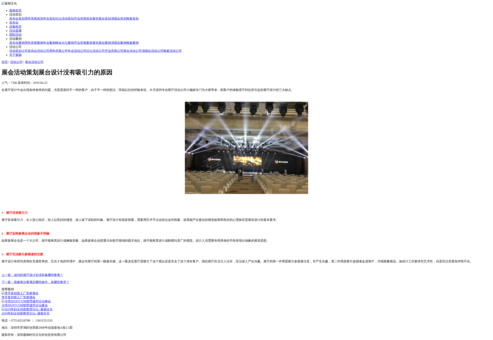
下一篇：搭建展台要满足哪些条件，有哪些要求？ (35, 282)
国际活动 (15, 34)
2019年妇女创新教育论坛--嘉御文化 (26, 313)
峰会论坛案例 (64, 42)
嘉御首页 (15, 10)
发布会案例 (17, 42)
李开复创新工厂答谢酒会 (18, 297)
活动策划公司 (18, 50)
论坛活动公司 (95, 50)
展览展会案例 (101, 42)
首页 (5, 62)
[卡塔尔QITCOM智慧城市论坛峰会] (26, 301)
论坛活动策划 (64, 18)
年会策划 (49, 18)
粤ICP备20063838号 (80, 334)
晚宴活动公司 (172, 50)
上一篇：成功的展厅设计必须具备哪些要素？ (32, 275)
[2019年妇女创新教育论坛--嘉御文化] (27, 309)
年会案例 (49, 42)
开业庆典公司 (114, 50)
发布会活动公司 (38, 50)
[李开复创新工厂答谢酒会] (20, 293)
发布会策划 (17, 18)
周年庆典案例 (34, 42)
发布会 (13, 22)
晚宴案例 (132, 42)
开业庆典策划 (83, 18)
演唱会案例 (118, 42)
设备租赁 (15, 26)
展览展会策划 (101, 18)
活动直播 (15, 30)
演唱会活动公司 (152, 50)
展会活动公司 (132, 50)
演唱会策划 (118, 18)
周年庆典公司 (58, 50)
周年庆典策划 (34, 18)
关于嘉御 (15, 55)
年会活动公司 (77, 50)
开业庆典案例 (83, 42)
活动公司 (16, 62)
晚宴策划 (132, 18)
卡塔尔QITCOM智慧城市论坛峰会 (25, 305)
